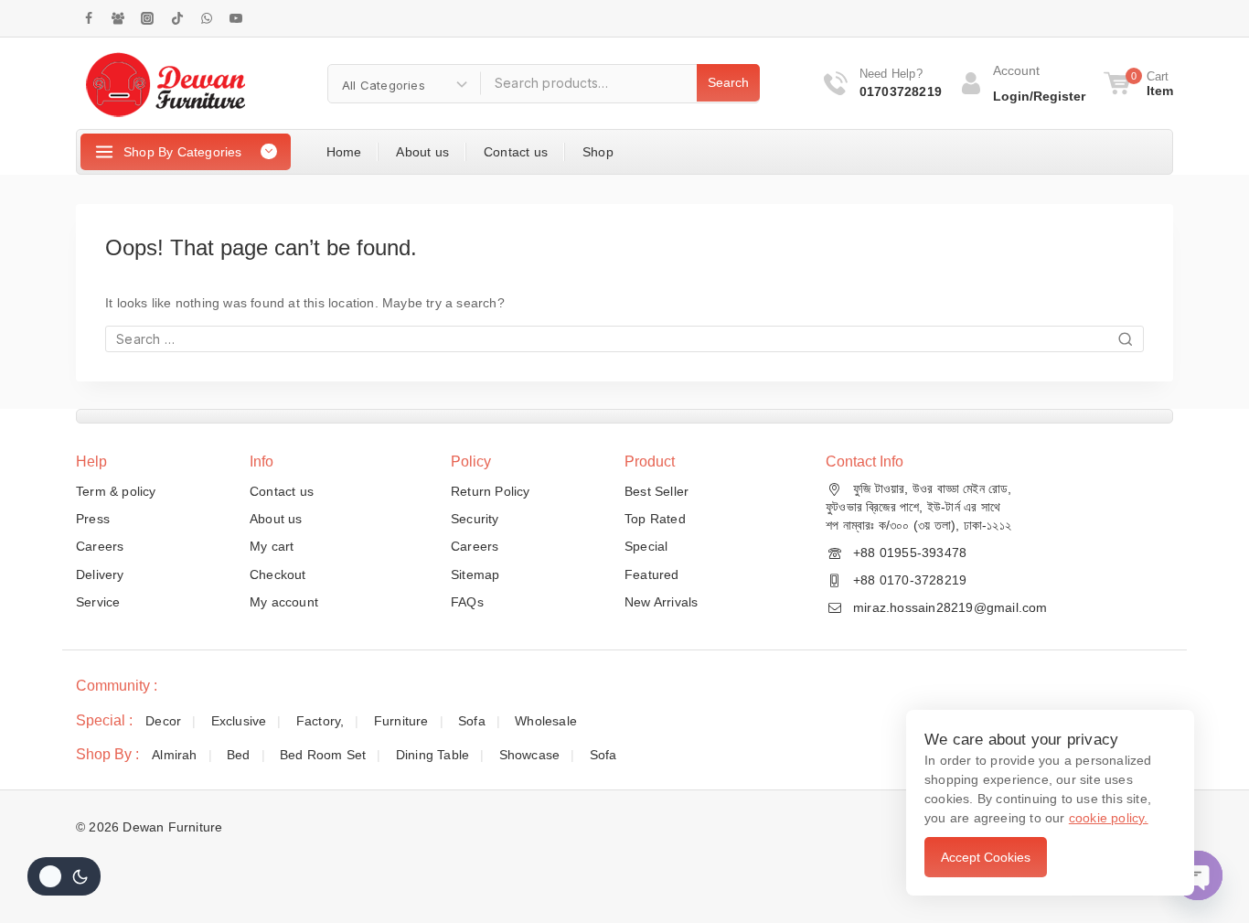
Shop (598, 152)
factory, (320, 721)
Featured (651, 574)
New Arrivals (661, 602)
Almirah (174, 754)
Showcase (529, 754)
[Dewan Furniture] (165, 83)
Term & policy (116, 491)
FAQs (467, 602)
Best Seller (656, 491)
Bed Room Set (323, 754)
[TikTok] (177, 18)
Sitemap (475, 574)
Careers (99, 546)
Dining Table (432, 754)
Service (98, 602)
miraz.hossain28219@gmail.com (950, 607)
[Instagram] (147, 18)
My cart (272, 546)
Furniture (401, 721)
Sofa (472, 721)
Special (645, 546)
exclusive (239, 721)
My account (284, 602)
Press (93, 518)
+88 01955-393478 (909, 552)
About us (422, 152)
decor (163, 721)
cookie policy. (1108, 817)
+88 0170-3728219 (909, 580)
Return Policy (490, 491)
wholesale (546, 721)
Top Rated (655, 518)
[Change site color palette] (64, 876)
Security (475, 518)
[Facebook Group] (118, 18)
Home (344, 152)
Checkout (278, 574)
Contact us (516, 152)
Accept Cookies (985, 857)
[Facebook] (88, 18)
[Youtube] (236, 18)
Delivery (100, 574)
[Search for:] (624, 339)
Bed (239, 754)
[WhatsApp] (206, 18)
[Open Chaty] (1197, 875)
